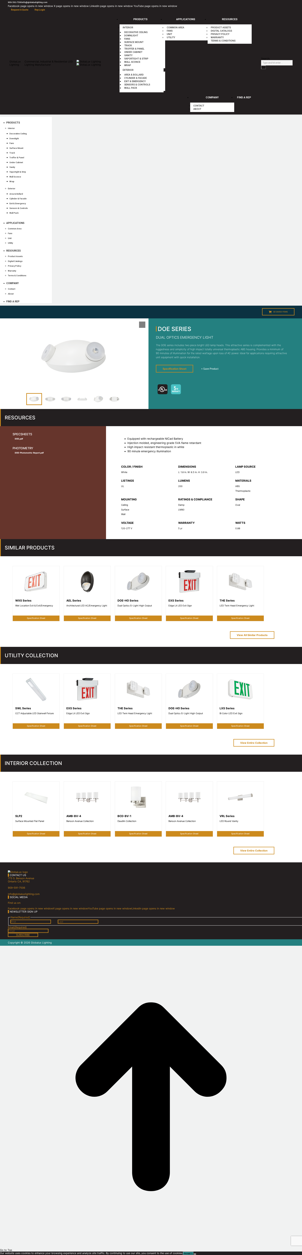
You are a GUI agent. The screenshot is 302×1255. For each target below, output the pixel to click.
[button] (26, 117)
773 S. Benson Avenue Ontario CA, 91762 (21, 880)
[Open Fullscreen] (142, 325)
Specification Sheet (174, 368)
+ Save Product (209, 368)
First (54, 921)
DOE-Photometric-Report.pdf (29, 453)
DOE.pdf (19, 439)
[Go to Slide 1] (34, 399)
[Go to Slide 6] (114, 399)
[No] (195, 1254)
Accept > (188, 1253)
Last (101, 921)
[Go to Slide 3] (66, 399)
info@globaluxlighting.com (34, 2)
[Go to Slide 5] (98, 399)
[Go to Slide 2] (50, 399)
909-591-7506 (15, 2)
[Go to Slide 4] (82, 399)
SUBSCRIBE (23, 934)
